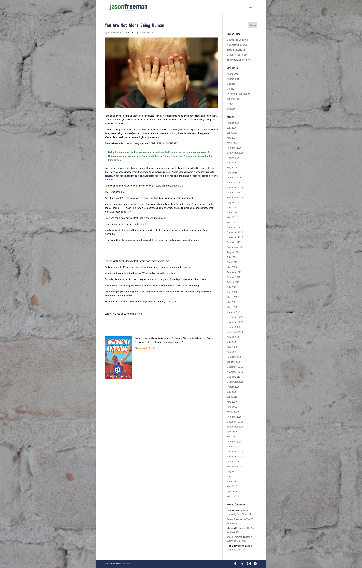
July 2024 (232, 207)
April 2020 (232, 352)
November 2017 (235, 456)
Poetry (230, 104)
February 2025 (234, 177)
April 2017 (232, 491)
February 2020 (234, 357)
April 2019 (232, 407)
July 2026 (232, 128)
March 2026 (233, 143)
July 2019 (232, 392)
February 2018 (234, 442)
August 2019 (233, 387)
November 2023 (235, 237)
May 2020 (232, 347)
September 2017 (235, 466)
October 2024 (233, 192)
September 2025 (235, 153)
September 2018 (235, 427)
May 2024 (232, 217)
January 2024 (234, 227)
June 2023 (232, 262)
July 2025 (232, 162)
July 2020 (232, 342)
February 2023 (234, 272)
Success (231, 109)
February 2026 (234, 148)
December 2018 (235, 422)
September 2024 (235, 197)
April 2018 (232, 431)
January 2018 (234, 446)
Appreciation (233, 79)
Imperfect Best (145, 32)
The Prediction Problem (239, 60)
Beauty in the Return (237, 55)
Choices (231, 84)
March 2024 (233, 222)
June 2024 (232, 212)
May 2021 (232, 302)
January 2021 (234, 312)
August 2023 (233, 252)
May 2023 (232, 267)
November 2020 (235, 322)
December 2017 (235, 451)
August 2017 (233, 471)
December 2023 (235, 232)
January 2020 (234, 362)
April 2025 (232, 173)
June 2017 (232, 481)
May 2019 (232, 402)
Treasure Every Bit (236, 50)
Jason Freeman (115, 32)
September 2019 (235, 382)
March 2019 (233, 412)
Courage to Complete (237, 40)
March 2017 (233, 496)
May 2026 (232, 138)
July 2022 (232, 287)
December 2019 (235, 367)
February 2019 (234, 417)
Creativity (231, 89)
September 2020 (235, 332)
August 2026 (233, 123)
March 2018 (233, 436)
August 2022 (233, 282)
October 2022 (233, 277)
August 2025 (233, 158)
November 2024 (235, 187)
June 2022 (232, 292)
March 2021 (233, 307)
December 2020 (235, 317)
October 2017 (233, 461)
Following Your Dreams (238, 94)
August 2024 (233, 202)
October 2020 (233, 327)
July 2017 (232, 476)
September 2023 (235, 247)
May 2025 (232, 167)
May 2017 (232, 486)
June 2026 (232, 133)
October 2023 (233, 242)
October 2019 (233, 377)
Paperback (168, 342)
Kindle (154, 342)
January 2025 (234, 182)
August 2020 (233, 337)
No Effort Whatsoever (237, 45)
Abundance (232, 74)
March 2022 (233, 297)
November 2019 (235, 372)
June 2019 (232, 397)
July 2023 (232, 257)
